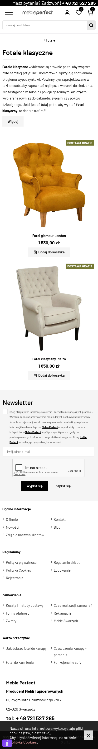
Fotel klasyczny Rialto (49, 359)
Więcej (13, 121)
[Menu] (8, 12)
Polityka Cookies (23, 742)
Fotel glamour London (49, 235)
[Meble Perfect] (37, 12)
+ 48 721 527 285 (79, 3)
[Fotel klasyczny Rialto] (49, 308)
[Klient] (67, 12)
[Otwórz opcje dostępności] (7, 743)
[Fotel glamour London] (49, 185)
